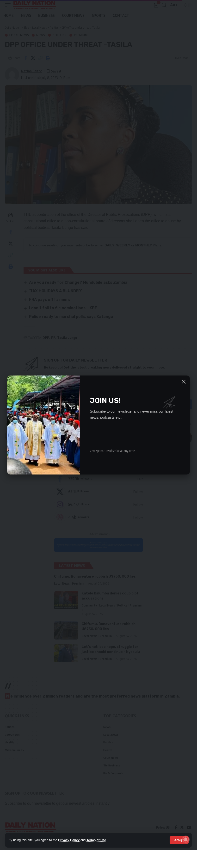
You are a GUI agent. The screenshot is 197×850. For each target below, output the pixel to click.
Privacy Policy (69, 840)
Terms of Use (96, 840)
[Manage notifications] (186, 839)
